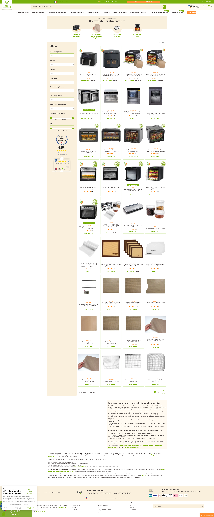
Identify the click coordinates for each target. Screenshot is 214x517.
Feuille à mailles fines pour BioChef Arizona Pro (133, 341)
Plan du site (101, 513)
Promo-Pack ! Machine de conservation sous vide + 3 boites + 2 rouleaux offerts (111, 226)
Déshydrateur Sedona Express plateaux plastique (133, 189)
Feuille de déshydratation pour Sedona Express (88, 380)
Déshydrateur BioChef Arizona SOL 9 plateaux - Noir (155, 75)
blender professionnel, (147, 445)
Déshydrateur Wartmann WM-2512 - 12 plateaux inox (155, 114)
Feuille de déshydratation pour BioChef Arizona (155, 303)
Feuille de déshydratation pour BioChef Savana (88, 342)
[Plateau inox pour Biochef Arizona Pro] (155, 362)
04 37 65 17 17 (207, 1)
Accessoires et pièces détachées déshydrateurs (96, 36)
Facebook (132, 505)
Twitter (132, 507)
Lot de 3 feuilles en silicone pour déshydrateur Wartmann (155, 265)
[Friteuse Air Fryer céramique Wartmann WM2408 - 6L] (110, 58)
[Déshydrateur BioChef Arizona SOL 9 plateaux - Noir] (155, 58)
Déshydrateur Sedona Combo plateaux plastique (89, 188)
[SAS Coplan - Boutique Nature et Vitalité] (10, 5)
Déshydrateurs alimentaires (57, 12)
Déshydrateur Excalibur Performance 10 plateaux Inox (155, 150)
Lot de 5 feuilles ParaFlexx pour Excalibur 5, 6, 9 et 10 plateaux (133, 265)
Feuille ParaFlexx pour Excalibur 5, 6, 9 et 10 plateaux (111, 265)
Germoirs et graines (93, 12)
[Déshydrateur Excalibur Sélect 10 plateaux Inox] (133, 134)
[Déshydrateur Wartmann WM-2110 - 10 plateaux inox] (133, 96)
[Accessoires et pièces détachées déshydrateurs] (97, 28)
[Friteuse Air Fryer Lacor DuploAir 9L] (88, 58)
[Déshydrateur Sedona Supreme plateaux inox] (88, 209)
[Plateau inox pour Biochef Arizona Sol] (133, 362)
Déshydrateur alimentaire (76, 35)
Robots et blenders (76, 12)
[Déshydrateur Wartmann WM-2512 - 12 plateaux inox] (155, 96)
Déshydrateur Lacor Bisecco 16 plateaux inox (88, 114)
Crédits (100, 511)
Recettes (74, 509)
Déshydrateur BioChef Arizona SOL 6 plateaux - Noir (133, 75)
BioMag (74, 507)
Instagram (133, 509)
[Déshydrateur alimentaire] (76, 28)
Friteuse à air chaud (137, 35)
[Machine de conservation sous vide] (133, 209)
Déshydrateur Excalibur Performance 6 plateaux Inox (111, 150)
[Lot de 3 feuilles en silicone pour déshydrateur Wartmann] (155, 248)
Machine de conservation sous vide (133, 226)
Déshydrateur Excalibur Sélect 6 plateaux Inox (88, 152)
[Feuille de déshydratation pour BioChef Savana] (88, 324)
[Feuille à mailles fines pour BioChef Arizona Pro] (133, 324)
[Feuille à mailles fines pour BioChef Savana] (110, 324)
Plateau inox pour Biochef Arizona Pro (155, 380)
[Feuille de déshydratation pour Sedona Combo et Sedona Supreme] (155, 324)
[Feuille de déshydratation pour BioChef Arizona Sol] (110, 287)
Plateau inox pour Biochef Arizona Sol (133, 380)
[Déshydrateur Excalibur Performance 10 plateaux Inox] (155, 134)
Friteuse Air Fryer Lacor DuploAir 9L (89, 75)
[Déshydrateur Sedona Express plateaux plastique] (133, 171)
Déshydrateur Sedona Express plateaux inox (155, 188)
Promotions (192, 12)
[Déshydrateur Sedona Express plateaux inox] (155, 171)
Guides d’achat (76, 505)
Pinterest (132, 513)
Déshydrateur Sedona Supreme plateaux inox (88, 227)
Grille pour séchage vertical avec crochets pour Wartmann (88, 304)
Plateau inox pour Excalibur (110, 381)
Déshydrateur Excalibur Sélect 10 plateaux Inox (133, 150)
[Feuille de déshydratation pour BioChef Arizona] (155, 287)
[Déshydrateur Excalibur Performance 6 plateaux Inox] (110, 134)
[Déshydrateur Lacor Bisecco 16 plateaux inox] (88, 96)
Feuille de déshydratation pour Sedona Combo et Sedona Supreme (155, 341)
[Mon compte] (211, 7)
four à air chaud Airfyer (131, 447)
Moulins (105, 12)
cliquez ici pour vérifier (122, 498)
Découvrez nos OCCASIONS (143, 2)
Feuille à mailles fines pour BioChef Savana (111, 342)
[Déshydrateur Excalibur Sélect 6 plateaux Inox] (88, 134)
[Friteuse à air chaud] (137, 28)
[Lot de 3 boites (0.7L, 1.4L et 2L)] (155, 209)
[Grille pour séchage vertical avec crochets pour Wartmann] (88, 287)
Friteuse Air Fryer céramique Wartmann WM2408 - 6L (110, 75)
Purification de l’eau (119, 12)
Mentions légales (103, 505)
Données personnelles (104, 509)
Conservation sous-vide (117, 35)
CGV (99, 507)
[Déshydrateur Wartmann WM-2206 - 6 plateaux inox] (110, 96)
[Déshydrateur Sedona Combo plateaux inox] (110, 171)
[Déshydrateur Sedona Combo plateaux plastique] (88, 171)
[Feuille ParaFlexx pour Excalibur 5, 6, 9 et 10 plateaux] (110, 248)
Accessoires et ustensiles (138, 12)
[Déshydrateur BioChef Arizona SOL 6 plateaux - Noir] (133, 58)
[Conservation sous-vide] (117, 28)
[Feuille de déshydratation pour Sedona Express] (88, 362)
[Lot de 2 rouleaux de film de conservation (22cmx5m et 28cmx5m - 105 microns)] (88, 248)
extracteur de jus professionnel (129, 445)
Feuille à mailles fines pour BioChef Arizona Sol (133, 303)
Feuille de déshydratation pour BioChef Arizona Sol (111, 303)
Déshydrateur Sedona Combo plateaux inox (111, 188)
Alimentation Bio (177, 12)
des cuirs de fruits (80, 467)
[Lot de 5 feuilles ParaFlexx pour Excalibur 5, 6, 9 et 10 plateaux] (133, 248)
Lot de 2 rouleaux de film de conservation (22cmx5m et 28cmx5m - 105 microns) (88, 265)
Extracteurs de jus (38, 12)
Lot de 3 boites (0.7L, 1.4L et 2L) (155, 228)
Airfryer (144, 475)
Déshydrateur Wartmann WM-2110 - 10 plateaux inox (133, 112)
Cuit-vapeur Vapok (22, 12)
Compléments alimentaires (159, 12)
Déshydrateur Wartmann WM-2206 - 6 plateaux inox (111, 112)
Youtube (132, 511)
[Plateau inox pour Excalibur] (110, 362)
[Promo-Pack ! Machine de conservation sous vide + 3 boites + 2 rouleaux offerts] (110, 209)
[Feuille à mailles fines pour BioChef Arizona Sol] (133, 287)
